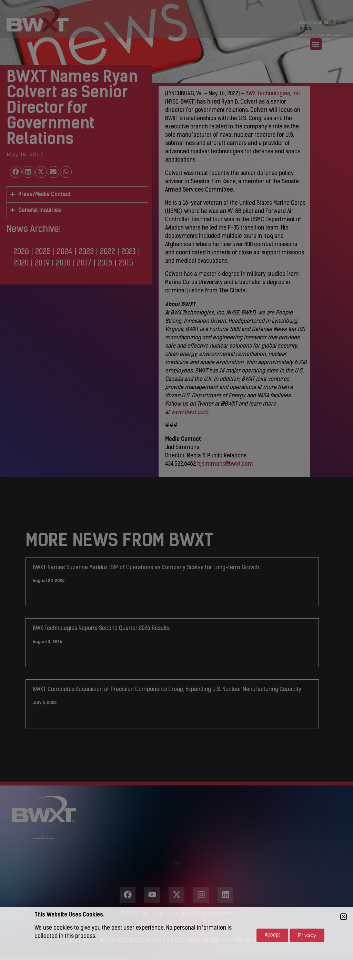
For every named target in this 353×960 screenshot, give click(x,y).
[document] (176, 480)
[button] (343, 916)
